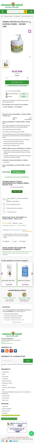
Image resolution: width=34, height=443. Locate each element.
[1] (2, 67)
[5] (7, 67)
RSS (7, 350)
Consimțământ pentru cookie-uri (9, 418)
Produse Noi (5, 406)
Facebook (2, 350)
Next (32, 274)
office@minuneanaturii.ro (6, 343)
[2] (4, 67)
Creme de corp (19, 253)
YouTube (11, 350)
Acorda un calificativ (21, 225)
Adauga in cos (18, 172)
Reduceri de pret (5, 411)
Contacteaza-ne (5, 398)
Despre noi (4, 385)
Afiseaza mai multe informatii (17, 177)
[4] (6, 67)
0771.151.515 (24, 301)
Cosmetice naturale (20, 251)
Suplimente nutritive (11, 251)
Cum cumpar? (5, 376)
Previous (2, 274)
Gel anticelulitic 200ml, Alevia (8, 280)
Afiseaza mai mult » (17, 322)
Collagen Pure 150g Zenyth (24, 280)
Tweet (15, 241)
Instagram (15, 350)
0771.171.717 (10, 301)
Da (29, 361)
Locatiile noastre (6, 395)
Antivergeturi (5, 254)
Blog (3, 389)
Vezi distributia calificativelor (8, 225)
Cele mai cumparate (6, 408)
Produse (4, 251)
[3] (5, 67)
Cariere (3, 374)
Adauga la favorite (29, 31)
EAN (14, 119)
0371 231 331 (6, 341)
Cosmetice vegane (11, 253)
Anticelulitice (25, 253)
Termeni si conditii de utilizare (8, 387)
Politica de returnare (6, 380)
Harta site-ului (5, 400)
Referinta (15, 118)
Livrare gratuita (5, 372)
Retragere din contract (7, 383)
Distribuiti (6, 241)
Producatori (4, 413)
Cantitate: (17, 75)
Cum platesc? (5, 378)
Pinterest (23, 241)
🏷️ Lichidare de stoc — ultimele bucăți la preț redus (17, 437)
